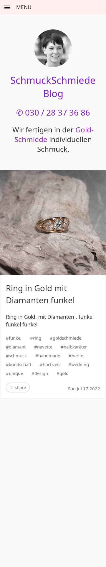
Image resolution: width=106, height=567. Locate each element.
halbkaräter (75, 347)
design (41, 373)
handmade (49, 355)
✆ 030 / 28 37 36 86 (53, 112)
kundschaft (20, 364)
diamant (17, 347)
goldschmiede (67, 338)
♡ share (18, 387)
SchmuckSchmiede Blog (53, 87)
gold (64, 373)
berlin (77, 355)
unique (16, 373)
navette (44, 347)
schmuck (18, 355)
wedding (80, 364)
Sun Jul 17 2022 (84, 388)
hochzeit (51, 364)
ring (37, 338)
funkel (15, 338)
